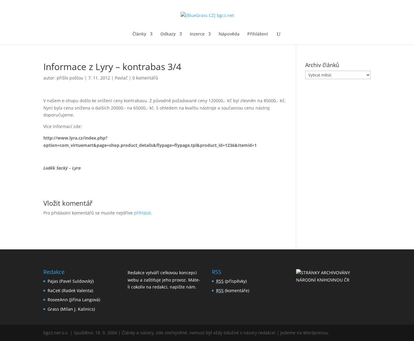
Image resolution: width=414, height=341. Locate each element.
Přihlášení (257, 34)
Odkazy (168, 34)
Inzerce (197, 34)
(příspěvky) (231, 281)
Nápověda (229, 34)
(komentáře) (232, 290)
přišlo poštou (70, 78)
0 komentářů (145, 78)
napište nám (182, 287)
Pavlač (121, 78)
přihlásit (142, 213)
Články (139, 34)
